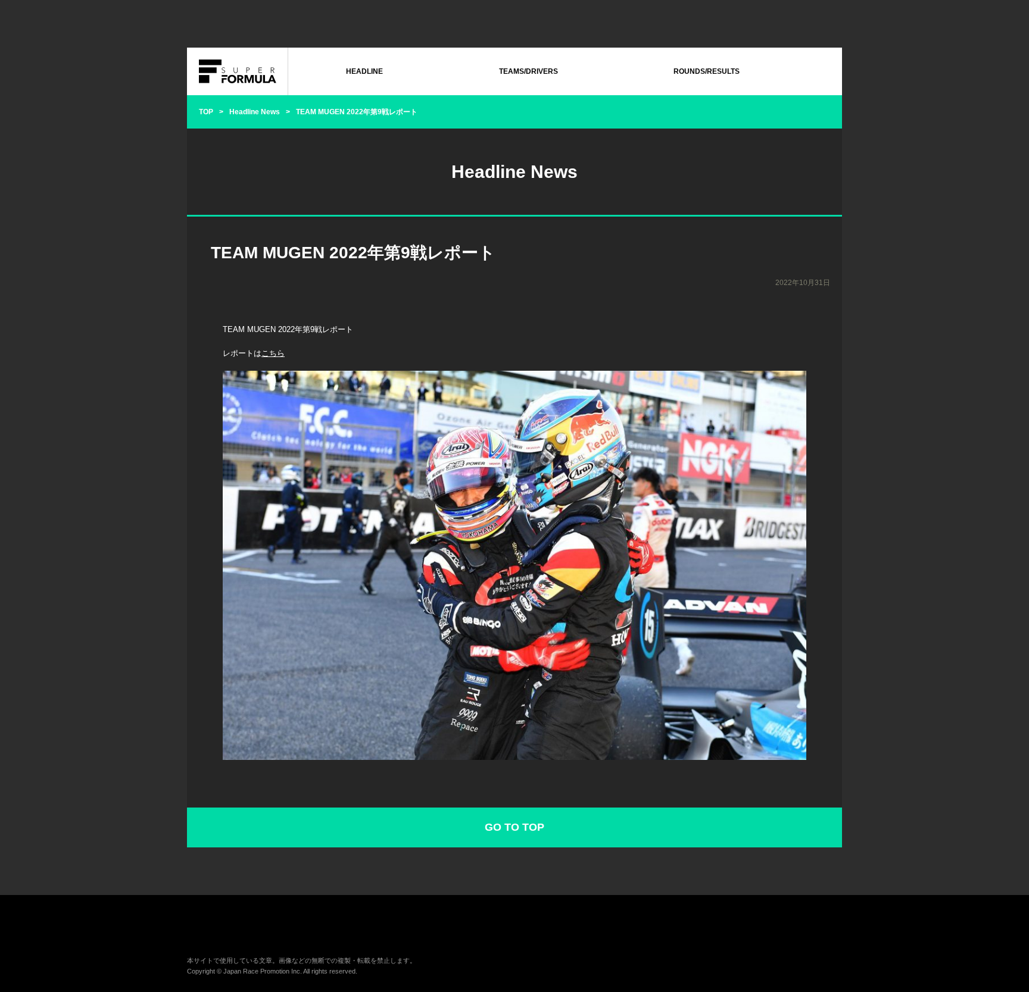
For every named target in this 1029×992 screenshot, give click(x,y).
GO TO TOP (514, 827)
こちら (273, 353)
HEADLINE (364, 71)
